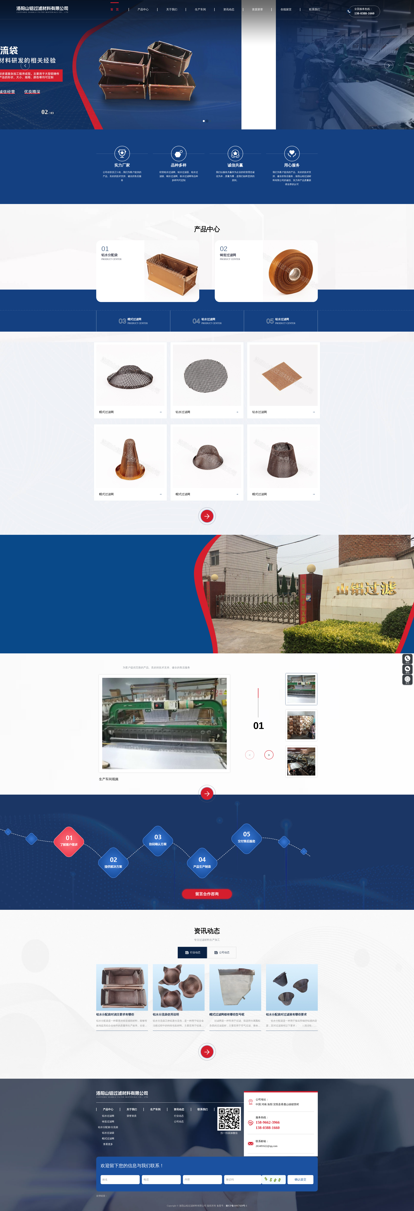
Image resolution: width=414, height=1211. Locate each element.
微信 (407, 673)
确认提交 (300, 1179)
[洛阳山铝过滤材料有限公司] (155, 64)
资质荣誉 (257, 9)
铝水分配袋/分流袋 (108, 1127)
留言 (407, 683)
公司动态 (223, 952)
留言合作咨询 (207, 894)
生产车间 (200, 9)
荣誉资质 (131, 1116)
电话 (407, 662)
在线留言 (286, 9)
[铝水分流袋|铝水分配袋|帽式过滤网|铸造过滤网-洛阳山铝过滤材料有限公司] (42, 9)
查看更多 (108, 1144)
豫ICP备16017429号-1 (236, 1206)
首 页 (114, 9)
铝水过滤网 (108, 1116)
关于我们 (171, 9)
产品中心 (143, 9)
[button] (204, 121)
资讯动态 (228, 9)
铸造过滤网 (108, 1121)
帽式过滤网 (108, 1138)
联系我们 (314, 9)
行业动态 (194, 952)
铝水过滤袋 (108, 1133)
